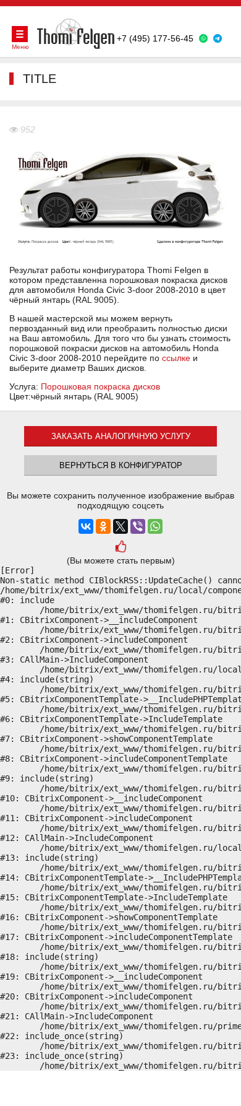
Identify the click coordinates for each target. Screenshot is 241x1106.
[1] (121, 547)
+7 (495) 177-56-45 (155, 38)
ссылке (176, 358)
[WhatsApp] (155, 526)
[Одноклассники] (103, 526)
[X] (120, 526)
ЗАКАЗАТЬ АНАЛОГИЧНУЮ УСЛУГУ (120, 436)
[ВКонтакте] (85, 526)
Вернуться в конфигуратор (120, 465)
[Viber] (137, 526)
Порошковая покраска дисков (100, 386)
